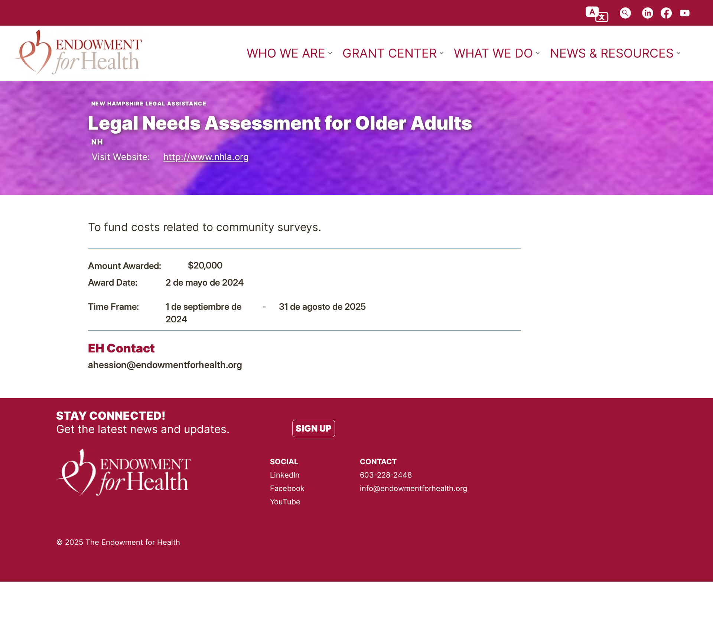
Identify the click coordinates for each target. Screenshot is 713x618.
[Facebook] (666, 13)
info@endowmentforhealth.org (413, 488)
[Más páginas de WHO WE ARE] (330, 53)
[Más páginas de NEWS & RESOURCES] (678, 53)
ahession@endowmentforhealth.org (165, 364)
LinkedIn (285, 475)
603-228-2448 (386, 475)
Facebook (287, 488)
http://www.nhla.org (206, 157)
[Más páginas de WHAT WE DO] (538, 53)
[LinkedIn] (647, 13)
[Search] (625, 13)
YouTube (285, 501)
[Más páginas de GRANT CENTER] (441, 53)
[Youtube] (684, 13)
